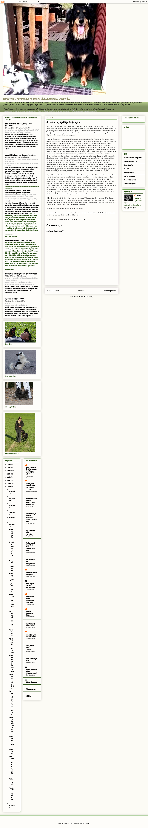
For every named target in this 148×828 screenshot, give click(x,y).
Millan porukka (30, 689)
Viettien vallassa (11, 782)
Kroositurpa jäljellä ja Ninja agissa (11, 582)
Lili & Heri (29, 696)
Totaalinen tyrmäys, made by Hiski (11, 646)
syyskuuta (12, 512)
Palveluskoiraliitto (130, 180)
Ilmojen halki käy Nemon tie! (11, 794)
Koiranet (126, 169)
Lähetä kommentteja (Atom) (83, 296)
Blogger (87, 823)
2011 (9, 480)
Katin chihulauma (31, 682)
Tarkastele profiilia (130, 208)
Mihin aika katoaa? (31, 673)
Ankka (139, 196)
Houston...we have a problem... (11, 601)
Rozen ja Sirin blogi (30, 647)
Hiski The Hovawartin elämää (29, 613)
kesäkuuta (12, 805)
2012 (9, 477)
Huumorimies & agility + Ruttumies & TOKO (11, 663)
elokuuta (12, 517)
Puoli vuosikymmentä (30, 563)
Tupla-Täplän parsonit (30, 584)
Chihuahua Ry (128, 165)
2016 (9, 464)
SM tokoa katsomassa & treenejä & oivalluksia (11, 703)
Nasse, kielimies (30, 626)
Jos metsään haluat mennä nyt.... (11, 619)
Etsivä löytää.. (11, 751)
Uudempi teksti (52, 291)
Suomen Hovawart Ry (130, 161)
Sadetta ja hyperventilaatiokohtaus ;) (11, 725)
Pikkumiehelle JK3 (31, 637)
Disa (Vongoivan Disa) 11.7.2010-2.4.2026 (30, 488)
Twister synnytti (30, 587)
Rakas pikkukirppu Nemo (11, 534)
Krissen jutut (30, 484)
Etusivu (81, 291)
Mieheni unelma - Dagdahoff (133, 158)
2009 (9, 486)
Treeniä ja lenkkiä (11, 633)
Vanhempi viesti (110, 291)
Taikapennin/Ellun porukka (31, 500)
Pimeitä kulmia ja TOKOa (11, 741)
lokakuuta (12, 505)
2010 (9, 483)
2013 (9, 474)
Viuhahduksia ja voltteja (31, 514)
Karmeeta (28, 649)
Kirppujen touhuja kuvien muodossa (11, 550)
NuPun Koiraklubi (129, 176)
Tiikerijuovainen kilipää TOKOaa (11, 681)
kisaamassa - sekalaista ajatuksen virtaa (31, 519)
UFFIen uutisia (30, 560)
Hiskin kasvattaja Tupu (31, 659)
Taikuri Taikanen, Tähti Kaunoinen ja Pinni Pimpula (31, 469)
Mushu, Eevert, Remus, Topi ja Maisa (30, 545)
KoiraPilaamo (30, 596)
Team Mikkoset (30, 624)
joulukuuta (12, 492)
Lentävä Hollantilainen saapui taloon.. (30, 600)
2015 (9, 468)
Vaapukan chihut (31, 573)
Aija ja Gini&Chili (31, 635)
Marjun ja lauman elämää (31, 670)
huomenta (29, 534)
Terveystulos (29, 575)
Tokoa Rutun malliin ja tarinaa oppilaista (11, 766)
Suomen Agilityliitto (130, 183)
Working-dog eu (129, 172)
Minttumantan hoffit (30, 531)
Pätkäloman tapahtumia (11, 566)
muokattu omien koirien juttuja (30, 503)
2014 (9, 471)
